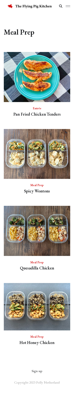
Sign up (37, 371)
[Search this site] (61, 6)
